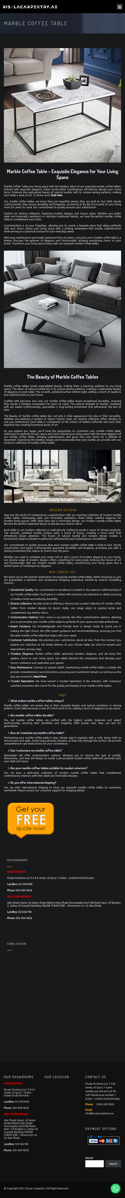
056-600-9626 (24, 890)
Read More (40, 676)
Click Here (56, 195)
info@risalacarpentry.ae (99, 1113)
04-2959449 (25, 884)
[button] (115, 1188)
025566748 (24, 911)
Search (89, 1157)
